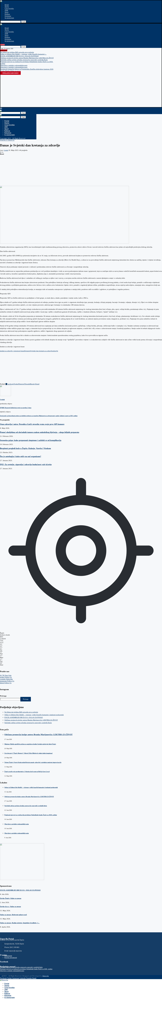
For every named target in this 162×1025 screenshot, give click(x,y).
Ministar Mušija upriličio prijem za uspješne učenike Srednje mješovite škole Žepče (30, 744)
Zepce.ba (45, 976)
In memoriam (9, 18)
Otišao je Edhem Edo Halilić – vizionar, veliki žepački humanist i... (23, 54)
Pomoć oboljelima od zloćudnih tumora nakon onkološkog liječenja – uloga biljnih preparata (39, 432)
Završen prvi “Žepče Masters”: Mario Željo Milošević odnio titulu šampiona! (28, 753)
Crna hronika (9, 8)
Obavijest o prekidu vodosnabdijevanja (13, 65)
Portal (7, 5)
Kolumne (8, 16)
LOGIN (2, 44)
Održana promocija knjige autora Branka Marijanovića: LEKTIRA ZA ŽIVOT (27, 58)
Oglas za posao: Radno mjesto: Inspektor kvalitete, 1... (20, 923)
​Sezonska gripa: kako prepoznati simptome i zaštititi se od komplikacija (30, 440)
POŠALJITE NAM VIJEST (11, 73)
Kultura (7, 14)
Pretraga (3, 696)
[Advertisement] (81, 90)
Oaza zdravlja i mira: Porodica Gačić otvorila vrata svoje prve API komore (32, 424)
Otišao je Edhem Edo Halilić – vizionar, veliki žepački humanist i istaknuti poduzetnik (34, 715)
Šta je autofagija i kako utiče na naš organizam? (20, 456)
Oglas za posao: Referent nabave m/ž (13, 915)
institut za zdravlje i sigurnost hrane (12, 351)
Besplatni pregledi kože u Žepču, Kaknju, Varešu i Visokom (25, 448)
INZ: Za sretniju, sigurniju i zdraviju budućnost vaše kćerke (26, 464)
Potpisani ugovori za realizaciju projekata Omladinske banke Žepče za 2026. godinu (30, 815)
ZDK (6, 10)
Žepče (7, 7)
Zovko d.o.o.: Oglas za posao (10, 906)
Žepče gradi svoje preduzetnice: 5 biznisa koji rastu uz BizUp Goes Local (27, 771)
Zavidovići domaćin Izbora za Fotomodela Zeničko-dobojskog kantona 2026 (26, 69)
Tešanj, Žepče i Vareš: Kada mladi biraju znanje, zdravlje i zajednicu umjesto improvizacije (32, 762)
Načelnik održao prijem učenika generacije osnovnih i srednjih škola (24, 60)
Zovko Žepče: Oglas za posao (10, 71)
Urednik (6, 150)
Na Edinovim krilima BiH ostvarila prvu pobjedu (17, 52)
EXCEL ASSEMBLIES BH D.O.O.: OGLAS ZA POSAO (19, 56)
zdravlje (55, 351)
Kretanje (27, 351)
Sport (6, 12)
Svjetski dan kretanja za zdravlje (41, 351)
